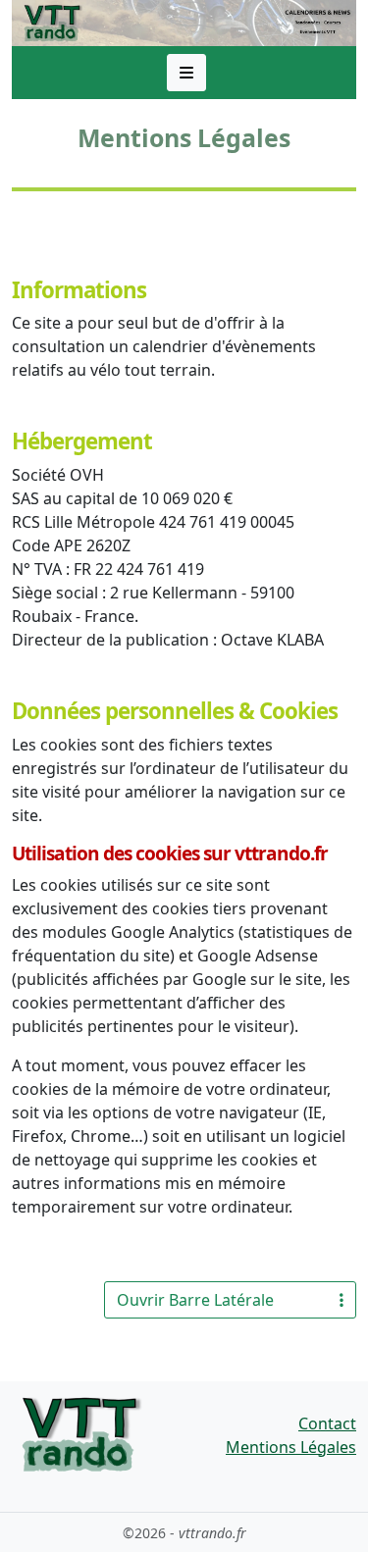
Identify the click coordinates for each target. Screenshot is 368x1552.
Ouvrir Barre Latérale (195, 1300)
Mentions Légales (291, 1447)
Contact (327, 1423)
